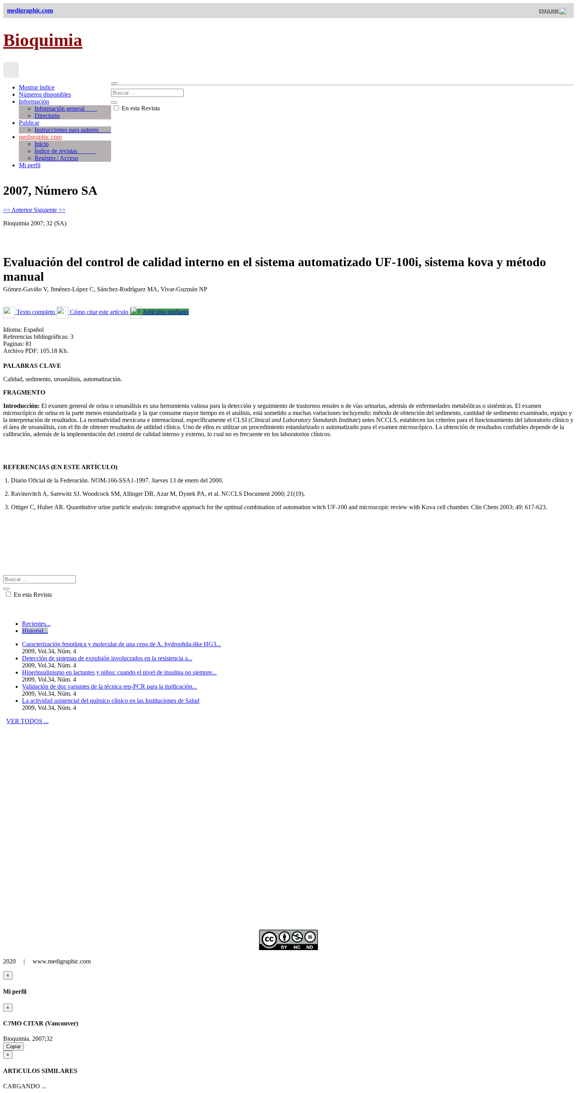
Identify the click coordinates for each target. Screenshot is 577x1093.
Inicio (42, 144)
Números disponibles (45, 94)
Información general (66, 108)
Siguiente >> (50, 210)
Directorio (47, 115)
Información (34, 101)
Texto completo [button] (36, 312)
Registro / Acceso (56, 158)
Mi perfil (29, 165)
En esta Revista (140, 108)
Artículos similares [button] (165, 312)
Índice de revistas (65, 151)
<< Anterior (18, 210)
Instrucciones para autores (73, 129)
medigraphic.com (40, 136)
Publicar (29, 122)
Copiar (13, 1046)
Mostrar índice (37, 87)
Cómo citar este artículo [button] (99, 312)
